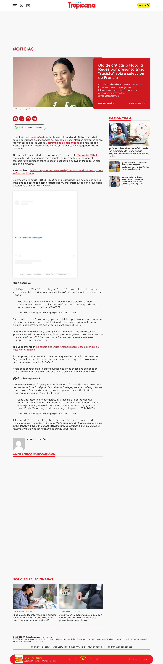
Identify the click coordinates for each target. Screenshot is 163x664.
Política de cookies (96, 647)
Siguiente (97, 659)
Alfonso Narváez (106, 103)
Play (83, 659)
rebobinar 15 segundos (76, 659)
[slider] (82, 654)
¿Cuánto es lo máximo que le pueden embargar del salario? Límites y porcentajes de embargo (80, 617)
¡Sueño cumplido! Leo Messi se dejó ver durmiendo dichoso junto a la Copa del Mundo (58, 172)
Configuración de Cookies (120, 647)
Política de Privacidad (75, 647)
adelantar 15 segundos (90, 659)
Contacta (35, 647)
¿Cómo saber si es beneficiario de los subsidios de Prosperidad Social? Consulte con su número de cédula (129, 152)
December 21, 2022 (66, 312)
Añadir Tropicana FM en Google (31, 127)
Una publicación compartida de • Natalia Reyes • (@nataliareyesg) (45, 274)
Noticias (23, 49)
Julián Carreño (19, 611)
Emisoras (46, 647)
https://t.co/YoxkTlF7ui (49, 307)
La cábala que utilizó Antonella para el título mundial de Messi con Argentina (56, 348)
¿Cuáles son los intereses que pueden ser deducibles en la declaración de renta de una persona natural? (35, 617)
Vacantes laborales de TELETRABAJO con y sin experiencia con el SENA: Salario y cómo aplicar (133, 180)
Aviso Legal (58, 647)
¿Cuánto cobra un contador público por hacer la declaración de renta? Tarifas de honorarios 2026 (135, 165)
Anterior (69, 659)
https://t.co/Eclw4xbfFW (81, 408)
